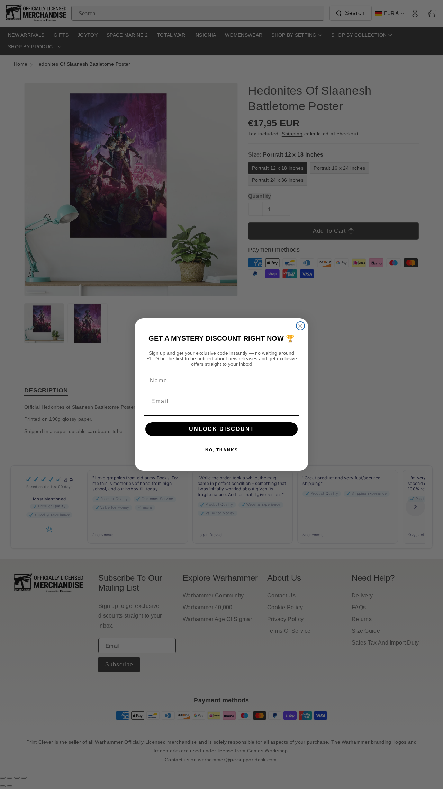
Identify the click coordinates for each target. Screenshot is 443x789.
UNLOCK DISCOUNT (221, 429)
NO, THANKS (221, 449)
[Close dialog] (300, 326)
